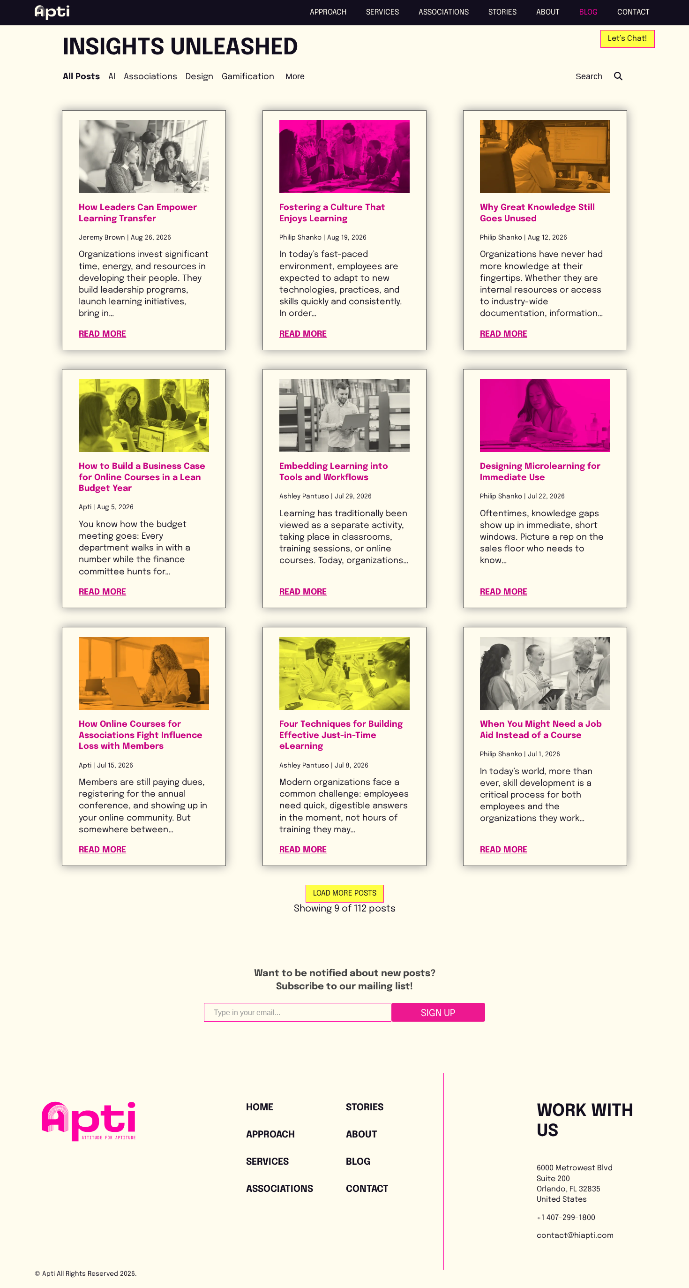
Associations (444, 12)
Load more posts (344, 893)
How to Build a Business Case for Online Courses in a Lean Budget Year (142, 477)
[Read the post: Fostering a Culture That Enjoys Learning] (344, 156)
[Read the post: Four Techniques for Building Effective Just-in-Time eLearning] (344, 673)
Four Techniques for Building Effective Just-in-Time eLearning (341, 735)
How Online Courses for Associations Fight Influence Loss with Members (140, 735)
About (548, 12)
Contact (633, 12)
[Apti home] (52, 12)
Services (382, 12)
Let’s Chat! (627, 39)
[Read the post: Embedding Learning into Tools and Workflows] (344, 415)
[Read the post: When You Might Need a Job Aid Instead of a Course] (545, 673)
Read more (144, 334)
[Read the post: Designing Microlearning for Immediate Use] (545, 415)
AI (111, 77)
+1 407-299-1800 (566, 1218)
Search (590, 76)
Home (259, 1108)
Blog (588, 12)
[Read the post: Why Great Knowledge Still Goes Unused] (545, 156)
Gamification (248, 77)
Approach (328, 12)
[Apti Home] (88, 1139)
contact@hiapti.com (575, 1236)
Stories (502, 12)
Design (199, 77)
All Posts (81, 77)
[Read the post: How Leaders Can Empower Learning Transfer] (144, 156)
